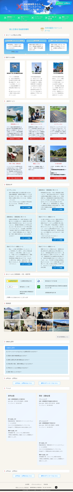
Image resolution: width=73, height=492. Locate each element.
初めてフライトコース (25, 18)
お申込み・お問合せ (63, 3)
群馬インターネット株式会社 (22, 487)
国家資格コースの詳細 (15, 138)
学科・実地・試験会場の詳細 (14, 178)
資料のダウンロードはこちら (49, 383)
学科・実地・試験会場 (52, 18)
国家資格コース (11, 18)
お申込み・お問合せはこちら (23, 383)
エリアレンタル (39, 17)
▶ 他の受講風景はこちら (62, 336)
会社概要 (27, 484)
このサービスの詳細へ (26, 207)
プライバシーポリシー (36, 484)
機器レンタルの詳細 (36, 178)
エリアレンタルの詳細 (58, 138)
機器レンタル (65, 18)
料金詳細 (46, 484)
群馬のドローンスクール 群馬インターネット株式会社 (35, 490)
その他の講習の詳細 (58, 178)
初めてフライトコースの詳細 (36, 138)
